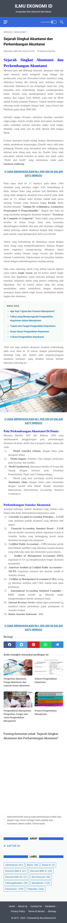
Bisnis (32, 865)
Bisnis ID (48, 865)
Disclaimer (50, 906)
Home (12, 906)
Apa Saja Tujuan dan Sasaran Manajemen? (32, 311)
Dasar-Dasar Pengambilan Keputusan (29, 331)
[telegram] (57, 644)
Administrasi (14, 865)
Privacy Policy (18, 911)
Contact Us (36, 906)
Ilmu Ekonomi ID (33, 6)
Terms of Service (36, 911)
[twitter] (22, 644)
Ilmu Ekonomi (41, 877)
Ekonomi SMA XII (16, 877)
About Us (22, 906)
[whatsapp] (46, 644)
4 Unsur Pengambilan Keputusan (27, 337)
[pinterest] (33, 644)
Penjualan (35, 889)
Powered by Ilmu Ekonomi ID (41, 918)
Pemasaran (14, 889)
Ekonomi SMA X (15, 871)
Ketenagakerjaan (16, 883)
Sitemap (52, 911)
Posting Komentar (46, 51)
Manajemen (41, 883)
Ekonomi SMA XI (41, 871)
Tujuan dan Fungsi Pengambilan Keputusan (32, 326)
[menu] (7, 22)
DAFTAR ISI (13, 845)
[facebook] (10, 644)
